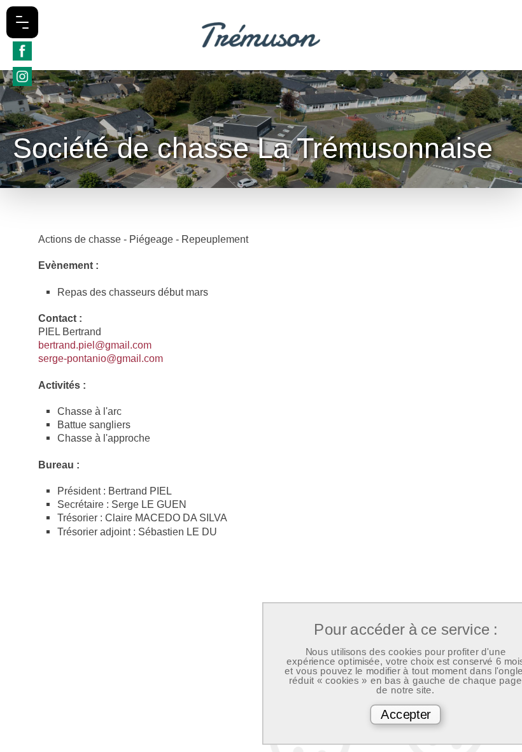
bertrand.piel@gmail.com (95, 345)
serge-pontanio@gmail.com (100, 358)
